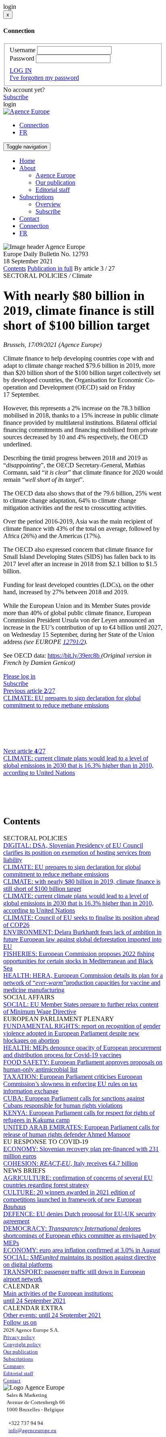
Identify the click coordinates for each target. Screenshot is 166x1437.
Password (22, 58)
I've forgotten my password (44, 77)
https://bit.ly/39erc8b (74, 655)
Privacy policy (19, 1337)
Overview (48, 204)
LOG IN (21, 70)
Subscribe (15, 97)
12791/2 (73, 641)
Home (27, 160)
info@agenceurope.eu (32, 1430)
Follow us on (20, 1322)
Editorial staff (52, 189)
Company (14, 1366)
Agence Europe (55, 175)
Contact (29, 218)
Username (22, 50)
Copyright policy (22, 1344)
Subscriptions (18, 1359)
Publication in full (50, 268)
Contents (14, 268)
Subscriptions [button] (36, 197)
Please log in (19, 676)
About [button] (27, 168)
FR (23, 132)
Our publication (55, 182)
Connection (34, 125)
